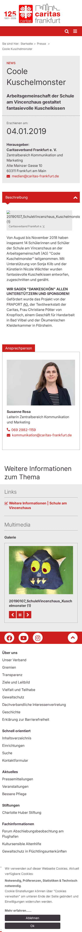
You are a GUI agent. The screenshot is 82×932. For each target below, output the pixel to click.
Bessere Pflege (14, 794)
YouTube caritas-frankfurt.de (23, 638)
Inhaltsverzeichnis (16, 738)
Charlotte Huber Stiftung (21, 812)
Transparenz (12, 675)
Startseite (27, 43)
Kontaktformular (15, 760)
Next (27, 614)
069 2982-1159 (23, 430)
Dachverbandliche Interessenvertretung (34, 704)
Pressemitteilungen (17, 779)
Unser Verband (14, 660)
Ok (32, 926)
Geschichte (11, 712)
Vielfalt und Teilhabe (18, 689)
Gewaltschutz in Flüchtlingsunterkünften (34, 851)
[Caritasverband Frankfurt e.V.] (41, 13)
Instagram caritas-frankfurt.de (38, 638)
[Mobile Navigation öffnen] (75, 31)
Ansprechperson (18, 348)
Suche (7, 753)
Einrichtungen (13, 745)
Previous (12, 614)
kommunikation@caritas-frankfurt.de (42, 435)
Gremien (9, 667)
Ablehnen (32, 918)
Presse (42, 43)
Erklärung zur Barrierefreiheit (25, 719)
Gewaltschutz (13, 697)
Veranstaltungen (15, 786)
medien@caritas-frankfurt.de (35, 176)
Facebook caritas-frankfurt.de (9, 638)
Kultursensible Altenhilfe (21, 844)
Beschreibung (16, 197)
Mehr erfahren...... (18, 910)
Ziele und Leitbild (16, 682)
